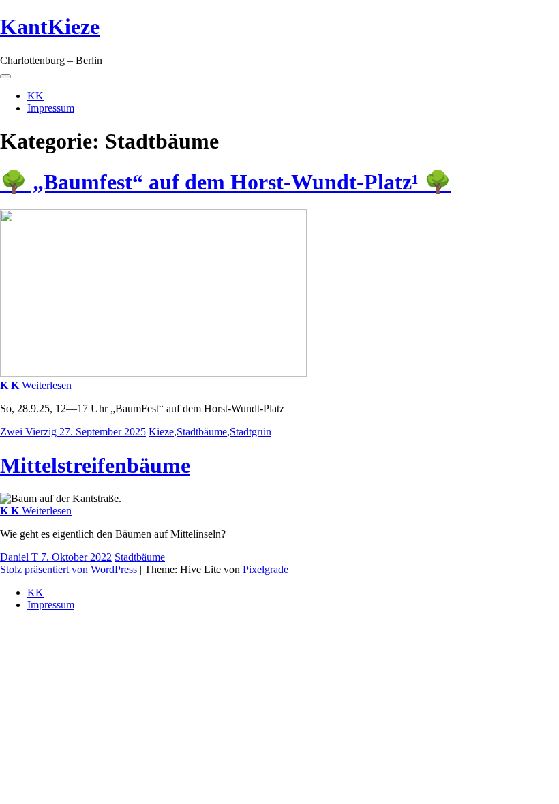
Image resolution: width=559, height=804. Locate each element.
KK (35, 96)
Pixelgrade (265, 569)
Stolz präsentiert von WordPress (68, 569)
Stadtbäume (202, 431)
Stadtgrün (250, 431)
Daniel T (20, 557)
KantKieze (50, 26)
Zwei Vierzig (29, 431)
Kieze (161, 431)
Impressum (50, 108)
